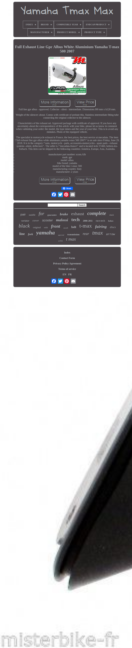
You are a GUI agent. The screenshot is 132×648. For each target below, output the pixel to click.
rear (86, 234)
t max (71, 239)
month (65, 228)
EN (64, 274)
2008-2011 (88, 221)
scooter (47, 220)
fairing (101, 226)
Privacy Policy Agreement (67, 263)
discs (113, 227)
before (110, 221)
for (41, 213)
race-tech (100, 220)
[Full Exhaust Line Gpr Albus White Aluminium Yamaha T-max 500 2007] (67, 76)
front (55, 226)
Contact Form (67, 258)
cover (36, 220)
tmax (97, 233)
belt (73, 227)
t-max (85, 226)
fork (30, 234)
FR (70, 274)
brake (64, 214)
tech (75, 219)
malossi (62, 220)
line (22, 234)
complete (96, 213)
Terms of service (67, 269)
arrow (110, 234)
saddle (32, 215)
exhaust (77, 213)
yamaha (45, 232)
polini (60, 241)
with (46, 227)
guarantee (52, 215)
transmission (73, 234)
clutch (111, 215)
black (24, 226)
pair (23, 214)
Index (67, 252)
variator (25, 220)
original (37, 227)
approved (61, 235)
